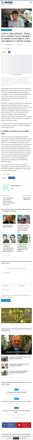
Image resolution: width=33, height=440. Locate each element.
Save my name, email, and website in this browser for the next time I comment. (16, 296)
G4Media (3, 77)
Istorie (4, 215)
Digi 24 (10, 77)
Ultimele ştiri (8, 30)
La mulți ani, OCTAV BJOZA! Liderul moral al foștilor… (16, 401)
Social (3, 30)
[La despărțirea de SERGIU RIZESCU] (9, 219)
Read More (23, 438)
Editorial (19, 215)
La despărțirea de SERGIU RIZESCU (16, 352)
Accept (16, 438)
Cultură (4, 235)
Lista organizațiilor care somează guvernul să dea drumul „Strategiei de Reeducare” (9, 201)
